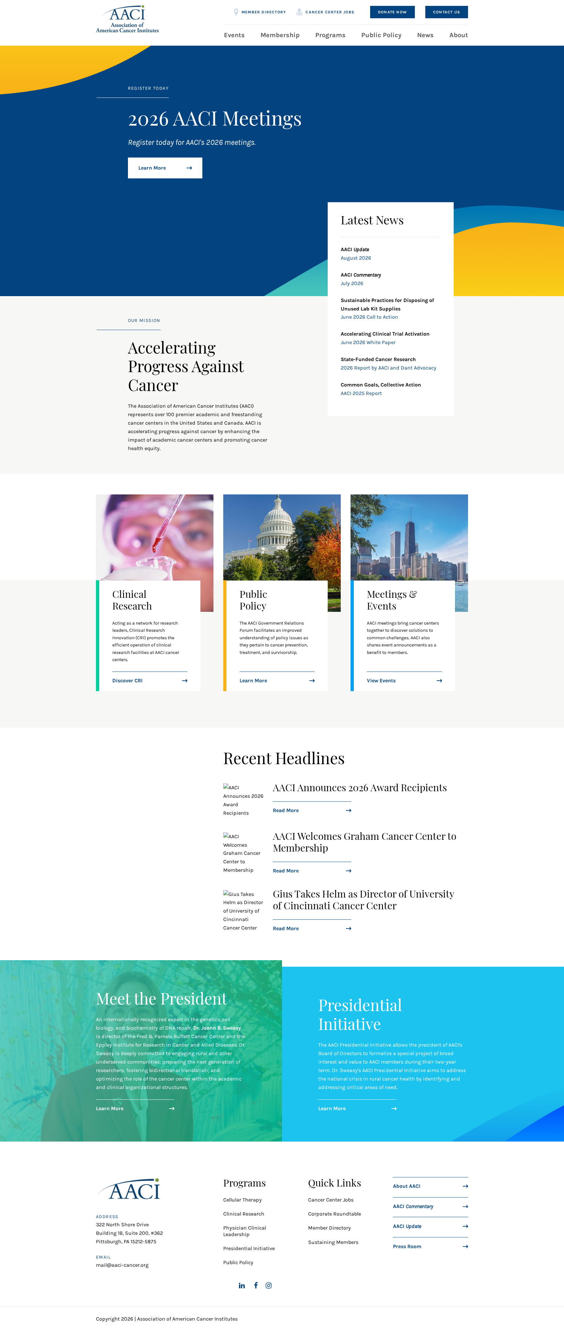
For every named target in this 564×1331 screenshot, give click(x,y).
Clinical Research (243, 1214)
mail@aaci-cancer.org (122, 1265)
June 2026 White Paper (368, 342)
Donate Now (392, 12)
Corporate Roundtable (334, 1214)
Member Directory (264, 12)
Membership (280, 35)
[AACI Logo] (130, 1190)
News (425, 35)
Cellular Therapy (243, 1200)
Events (234, 35)
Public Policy (381, 35)
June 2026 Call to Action (369, 317)
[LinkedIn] (242, 1285)
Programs (330, 35)
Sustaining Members (333, 1242)
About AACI (406, 1186)
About (458, 35)
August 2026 (356, 258)
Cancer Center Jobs (330, 12)
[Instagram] (269, 1285)
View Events (381, 680)
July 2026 (352, 283)
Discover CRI (127, 680)
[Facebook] (256, 1285)
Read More (286, 810)
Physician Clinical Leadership (244, 1231)
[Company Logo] (127, 18)
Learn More (152, 168)
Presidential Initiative (249, 1248)
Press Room (407, 1246)
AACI (413, 1206)
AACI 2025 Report (361, 393)
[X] (226, 1285)
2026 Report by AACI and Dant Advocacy (388, 368)
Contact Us (446, 12)
